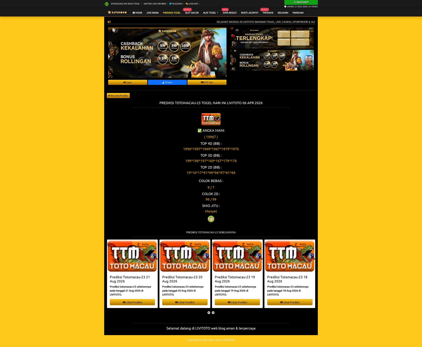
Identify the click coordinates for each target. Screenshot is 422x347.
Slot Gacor (192, 12)
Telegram (176, 3)
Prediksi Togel (172, 12)
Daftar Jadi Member (155, 3)
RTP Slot (208, 82)
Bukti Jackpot (249, 12)
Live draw (153, 12)
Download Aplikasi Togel (125, 3)
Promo (168, 82)
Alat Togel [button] (209, 12)
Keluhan (283, 12)
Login (129, 82)
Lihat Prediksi (134, 302)
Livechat (193, 3)
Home (138, 12)
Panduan (298, 12)
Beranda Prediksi (119, 95)
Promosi (268, 12)
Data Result (230, 12)
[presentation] (209, 312)
